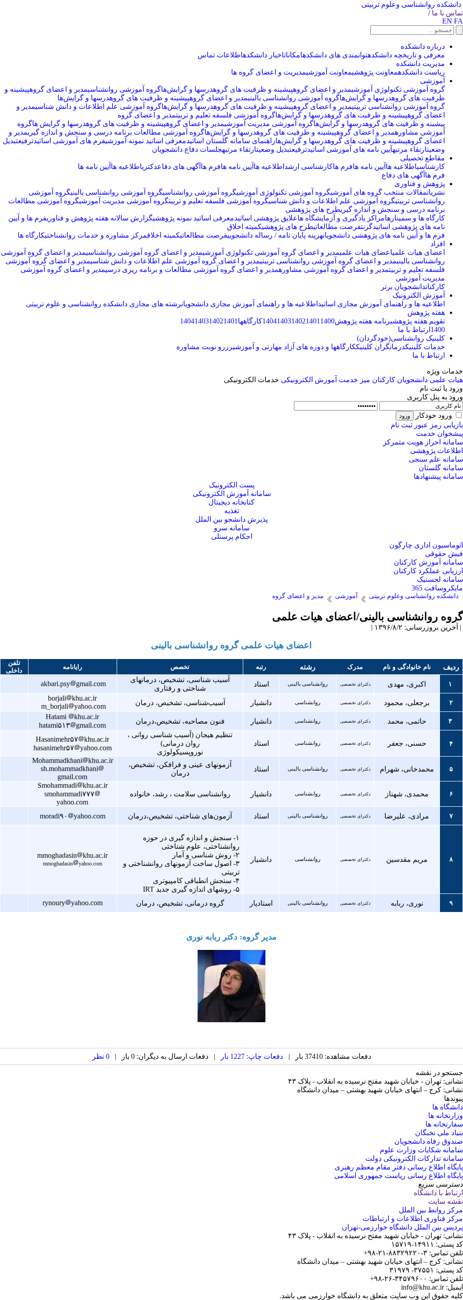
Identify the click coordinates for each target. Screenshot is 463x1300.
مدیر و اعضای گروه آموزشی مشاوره (334, 269)
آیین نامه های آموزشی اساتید (349, 149)
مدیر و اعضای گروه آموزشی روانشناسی (144, 252)
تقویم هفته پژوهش (418, 321)
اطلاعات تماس (220, 55)
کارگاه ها (31, 235)
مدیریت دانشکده (420, 63)
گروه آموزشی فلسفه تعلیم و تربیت (225, 115)
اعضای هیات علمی (418, 252)
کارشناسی (431, 166)
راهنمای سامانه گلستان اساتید (230, 141)
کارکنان (435, 286)
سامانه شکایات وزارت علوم (421, 1150)
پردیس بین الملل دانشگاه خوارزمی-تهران (402, 1227)
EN (447, 21)
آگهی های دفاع (179, 166)
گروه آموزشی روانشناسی (124, 89)
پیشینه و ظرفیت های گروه (253, 89)
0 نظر (100, 1056)
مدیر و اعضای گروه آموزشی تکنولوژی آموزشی (271, 252)
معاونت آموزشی (329, 72)
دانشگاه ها (447, 1107)
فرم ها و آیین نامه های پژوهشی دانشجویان (384, 235)
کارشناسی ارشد (308, 166)
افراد (437, 244)
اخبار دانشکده (263, 55)
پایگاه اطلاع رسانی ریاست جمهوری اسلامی (398, 1175)
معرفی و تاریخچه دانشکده (406, 55)
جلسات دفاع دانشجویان (187, 149)
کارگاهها (250, 321)
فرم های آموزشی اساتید (69, 141)
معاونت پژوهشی (375, 72)
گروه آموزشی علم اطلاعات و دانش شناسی (98, 106)
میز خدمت (354, 379)
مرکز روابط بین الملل (431, 1210)
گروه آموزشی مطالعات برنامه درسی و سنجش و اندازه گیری (116, 132)
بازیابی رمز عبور (438, 425)
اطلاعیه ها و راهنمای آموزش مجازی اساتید (381, 304)
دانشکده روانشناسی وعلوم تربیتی (411, 4)
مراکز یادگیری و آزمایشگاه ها (341, 218)
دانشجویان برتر (403, 286)
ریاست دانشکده (421, 72)
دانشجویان (412, 379)
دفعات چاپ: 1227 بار (252, 1056)
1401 (313, 321)
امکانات (293, 55)
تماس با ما (447, 13)
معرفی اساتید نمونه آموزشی (145, 141)
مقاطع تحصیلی (422, 158)
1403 (284, 321)
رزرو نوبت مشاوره (204, 347)
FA (458, 21)
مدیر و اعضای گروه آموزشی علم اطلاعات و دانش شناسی (175, 261)
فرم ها (343, 166)
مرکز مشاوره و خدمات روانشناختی (96, 235)
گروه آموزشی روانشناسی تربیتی (398, 106)
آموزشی (432, 80)
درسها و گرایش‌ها (187, 89)
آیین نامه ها (369, 166)
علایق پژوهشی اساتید (266, 218)
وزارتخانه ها (445, 1115)
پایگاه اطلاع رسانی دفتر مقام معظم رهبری (399, 1167)
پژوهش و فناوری (419, 183)
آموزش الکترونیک (418, 295)
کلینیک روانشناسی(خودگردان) (401, 338)
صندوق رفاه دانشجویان (428, 1141)
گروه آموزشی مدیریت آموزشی (268, 123)
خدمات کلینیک (425, 347)
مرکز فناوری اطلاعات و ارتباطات (413, 1218)
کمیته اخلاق (244, 226)
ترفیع (25, 141)
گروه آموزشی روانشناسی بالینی (294, 98)
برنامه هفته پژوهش (363, 321)
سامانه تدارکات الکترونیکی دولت (414, 1158)
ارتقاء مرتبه (409, 149)
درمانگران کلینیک (380, 347)
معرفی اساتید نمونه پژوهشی (193, 218)
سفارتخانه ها (444, 1124)
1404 (269, 321)
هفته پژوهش (426, 312)
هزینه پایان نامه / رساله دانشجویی (275, 235)
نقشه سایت (445, 1201)
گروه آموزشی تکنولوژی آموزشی (398, 89)
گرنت (367, 226)
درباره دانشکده (423, 46)
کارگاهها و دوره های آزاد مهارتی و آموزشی (294, 347)
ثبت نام (401, 425)
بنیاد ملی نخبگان (439, 1132)
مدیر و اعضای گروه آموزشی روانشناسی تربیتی (328, 261)
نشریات (436, 192)
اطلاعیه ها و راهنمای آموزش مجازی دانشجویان (249, 304)
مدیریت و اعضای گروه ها (268, 72)
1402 (298, 321)
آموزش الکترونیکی (309, 379)
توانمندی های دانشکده (335, 55)
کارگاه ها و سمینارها (415, 218)
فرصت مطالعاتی (337, 226)
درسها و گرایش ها (59, 123)
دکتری (149, 166)
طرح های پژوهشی (312, 209)
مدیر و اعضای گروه (322, 89)
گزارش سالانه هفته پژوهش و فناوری (100, 218)
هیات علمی (446, 379)
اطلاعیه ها (401, 166)
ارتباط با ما (414, 329)
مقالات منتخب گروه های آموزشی (379, 192)
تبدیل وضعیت (274, 149)
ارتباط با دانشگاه (438, 1193)
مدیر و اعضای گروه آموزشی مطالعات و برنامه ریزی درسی (192, 269)
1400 (327, 321)
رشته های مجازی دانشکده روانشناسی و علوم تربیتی (103, 304)
